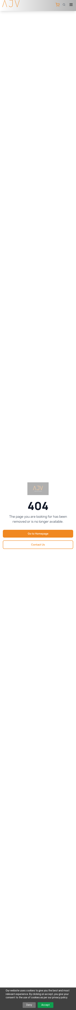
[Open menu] (71, 4)
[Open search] (64, 4)
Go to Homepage (38, 533)
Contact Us (38, 544)
